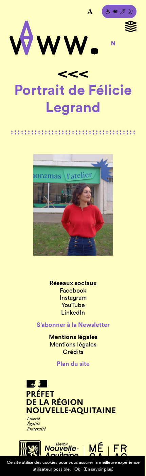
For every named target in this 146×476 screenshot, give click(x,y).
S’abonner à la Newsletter (73, 325)
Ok (77, 469)
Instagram (73, 297)
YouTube (73, 305)
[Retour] (73, 74)
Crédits (73, 352)
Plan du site (73, 364)
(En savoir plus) (98, 469)
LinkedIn (73, 312)
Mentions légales (73, 344)
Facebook (73, 290)
